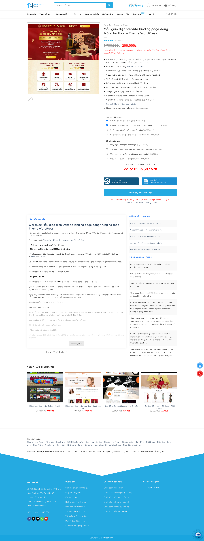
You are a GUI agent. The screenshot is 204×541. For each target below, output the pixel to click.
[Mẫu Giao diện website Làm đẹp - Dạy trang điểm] (83, 395)
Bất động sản (127, 442)
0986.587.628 (40, 497)
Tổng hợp (50, 442)
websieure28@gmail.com (45, 501)
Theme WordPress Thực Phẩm (71, 240)
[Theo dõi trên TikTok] (169, 14)
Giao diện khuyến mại (132, 445)
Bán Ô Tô (140, 442)
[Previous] (30, 96)
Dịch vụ (77, 14)
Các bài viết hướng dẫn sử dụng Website (146, 243)
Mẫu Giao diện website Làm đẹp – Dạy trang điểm (83, 407)
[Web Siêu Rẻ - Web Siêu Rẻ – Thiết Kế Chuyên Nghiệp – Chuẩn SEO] (36, 5)
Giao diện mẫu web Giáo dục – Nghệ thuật (121, 406)
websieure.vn (41, 505)
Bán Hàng (60, 442)
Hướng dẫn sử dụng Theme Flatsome (144, 236)
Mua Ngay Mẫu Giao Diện (140, 192)
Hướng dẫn (107, 14)
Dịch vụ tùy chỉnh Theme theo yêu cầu (140, 202)
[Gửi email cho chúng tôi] (172, 14)
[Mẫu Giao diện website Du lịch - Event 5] (45, 395)
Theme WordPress (121, 25)
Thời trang (150, 442)
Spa (80, 445)
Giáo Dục (161, 442)
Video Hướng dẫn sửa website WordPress (146, 230)
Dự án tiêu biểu (92, 14)
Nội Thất (115, 442)
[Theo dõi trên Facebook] (166, 14)
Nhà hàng (49, 445)
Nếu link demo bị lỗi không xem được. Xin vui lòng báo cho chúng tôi (140, 199)
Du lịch (99, 442)
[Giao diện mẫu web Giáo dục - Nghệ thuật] (121, 395)
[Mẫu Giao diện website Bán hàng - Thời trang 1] (159, 395)
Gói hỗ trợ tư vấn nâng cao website (121, 104)
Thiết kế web (45, 14)
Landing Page (115, 445)
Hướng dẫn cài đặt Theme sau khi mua (145, 223)
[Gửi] (109, 5)
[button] (154, 5)
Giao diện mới (100, 445)
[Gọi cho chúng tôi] (42, 519)
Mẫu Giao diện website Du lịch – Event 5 (44, 406)
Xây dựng (88, 445)
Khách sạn (60, 445)
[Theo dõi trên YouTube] (175, 14)
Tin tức (107, 442)
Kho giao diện (61, 14)
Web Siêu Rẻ (153, 487)
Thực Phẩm (38, 445)
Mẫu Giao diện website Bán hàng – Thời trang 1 (159, 407)
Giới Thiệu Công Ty (75, 442)
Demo (120, 14)
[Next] (37, 96)
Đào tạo (138, 13)
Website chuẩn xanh (135, 66)
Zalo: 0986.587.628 (140, 169)
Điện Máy (90, 442)
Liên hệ (151, 14)
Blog (128, 14)
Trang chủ (31, 14)
